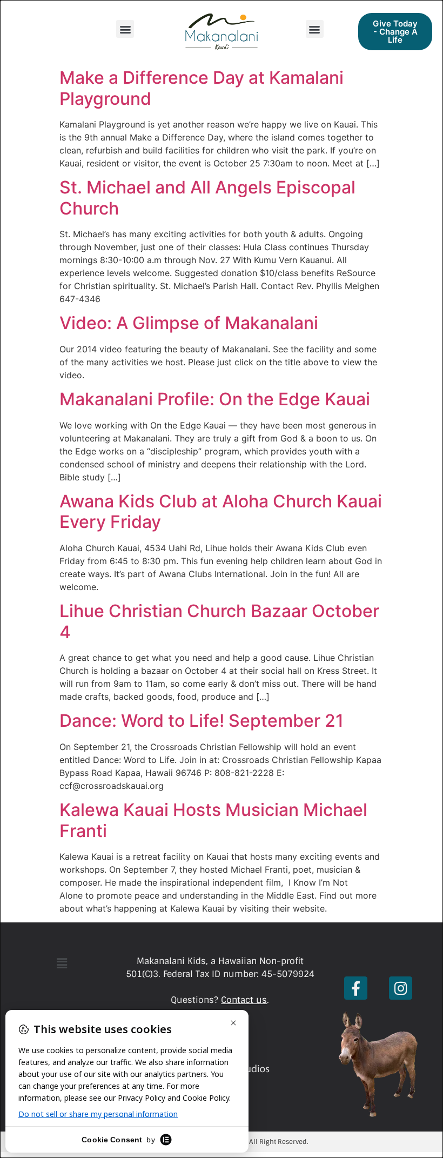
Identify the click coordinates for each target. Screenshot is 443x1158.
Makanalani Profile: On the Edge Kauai (214, 399)
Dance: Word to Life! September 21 (201, 720)
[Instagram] (400, 988)
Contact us (244, 1000)
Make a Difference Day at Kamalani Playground (201, 88)
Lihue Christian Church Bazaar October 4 (219, 621)
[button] (125, 29)
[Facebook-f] (355, 988)
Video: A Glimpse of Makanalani (188, 322)
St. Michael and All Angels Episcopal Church (207, 197)
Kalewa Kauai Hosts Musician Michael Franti (213, 820)
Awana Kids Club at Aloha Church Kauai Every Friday (220, 511)
